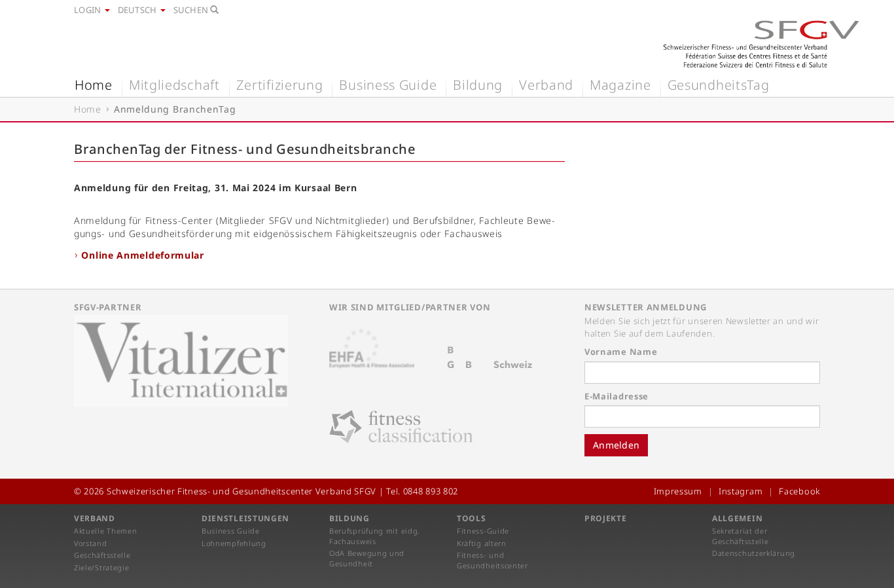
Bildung (478, 85)
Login (88, 10)
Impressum (678, 491)
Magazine (620, 85)
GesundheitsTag (719, 85)
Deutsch (138, 10)
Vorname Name (620, 352)
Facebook (799, 491)
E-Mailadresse (616, 396)
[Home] (761, 43)
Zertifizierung (279, 85)
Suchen (192, 10)
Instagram (740, 491)
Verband (546, 85)
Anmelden (616, 445)
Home (94, 85)
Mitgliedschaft (174, 85)
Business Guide (388, 85)
